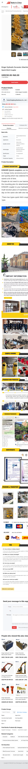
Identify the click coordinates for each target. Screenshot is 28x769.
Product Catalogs (22, 712)
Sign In (3, 118)
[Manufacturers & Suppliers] (14, 2)
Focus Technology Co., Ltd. (18, 763)
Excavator (5, 736)
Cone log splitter (19, 718)
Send (14, 627)
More (2, 757)
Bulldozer (13, 736)
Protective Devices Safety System (10, 740)
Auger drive (17, 715)
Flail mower (17, 720)
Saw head (3, 720)
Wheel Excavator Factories (9, 751)
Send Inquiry (14, 82)
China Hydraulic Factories (9, 747)
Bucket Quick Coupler (18, 755)
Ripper (2, 715)
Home (2, 11)
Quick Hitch (20, 751)
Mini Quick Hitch (6, 755)
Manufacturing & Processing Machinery (13, 11)
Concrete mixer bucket (6, 718)
